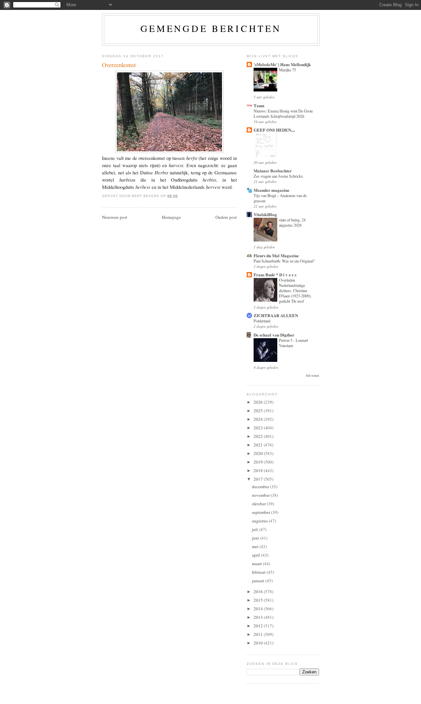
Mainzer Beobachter (273, 170)
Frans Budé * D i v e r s (275, 274)
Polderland (262, 320)
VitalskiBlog (265, 214)
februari (259, 572)
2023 (259, 428)
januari (258, 581)
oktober (259, 504)
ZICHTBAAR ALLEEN (276, 315)
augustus (260, 521)
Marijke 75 (287, 69)
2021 (259, 445)
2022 (259, 436)
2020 (259, 453)
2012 (259, 626)
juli (255, 529)
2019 (259, 462)
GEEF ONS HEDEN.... (274, 130)
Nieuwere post (114, 217)
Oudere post (226, 217)
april (256, 555)
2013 (259, 617)
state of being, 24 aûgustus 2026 (292, 222)
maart (257, 563)
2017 (259, 479)
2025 (259, 411)
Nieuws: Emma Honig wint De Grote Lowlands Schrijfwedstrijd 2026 (283, 113)
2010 (259, 643)
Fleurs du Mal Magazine (276, 255)
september (261, 512)
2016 (259, 591)
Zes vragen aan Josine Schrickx (278, 176)
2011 (259, 634)
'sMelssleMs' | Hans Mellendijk (282, 64)
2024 (259, 419)
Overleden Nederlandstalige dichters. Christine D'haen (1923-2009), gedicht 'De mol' (295, 290)
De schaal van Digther (274, 335)
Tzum (259, 105)
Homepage (171, 217)
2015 (259, 600)
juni (256, 538)
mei (256, 546)
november (261, 495)
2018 (259, 470)
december (261, 487)
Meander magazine (271, 190)
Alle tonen (312, 375)
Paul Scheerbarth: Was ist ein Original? (284, 261)
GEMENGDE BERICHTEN (211, 28)
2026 (259, 402)
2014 (259, 609)
